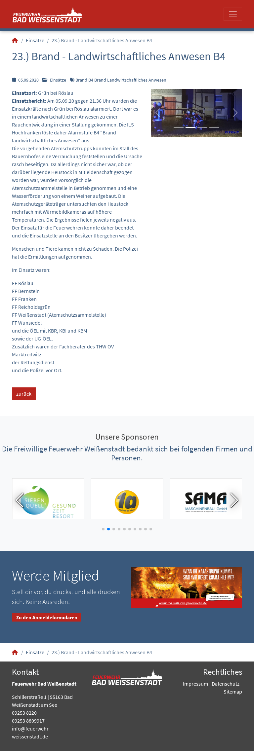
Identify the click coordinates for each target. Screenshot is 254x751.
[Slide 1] (179, 127)
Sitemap (233, 691)
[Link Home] (15, 40)
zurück (23, 393)
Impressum (195, 683)
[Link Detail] (47, 14)
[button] (157, 112)
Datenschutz (225, 683)
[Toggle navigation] (233, 14)
